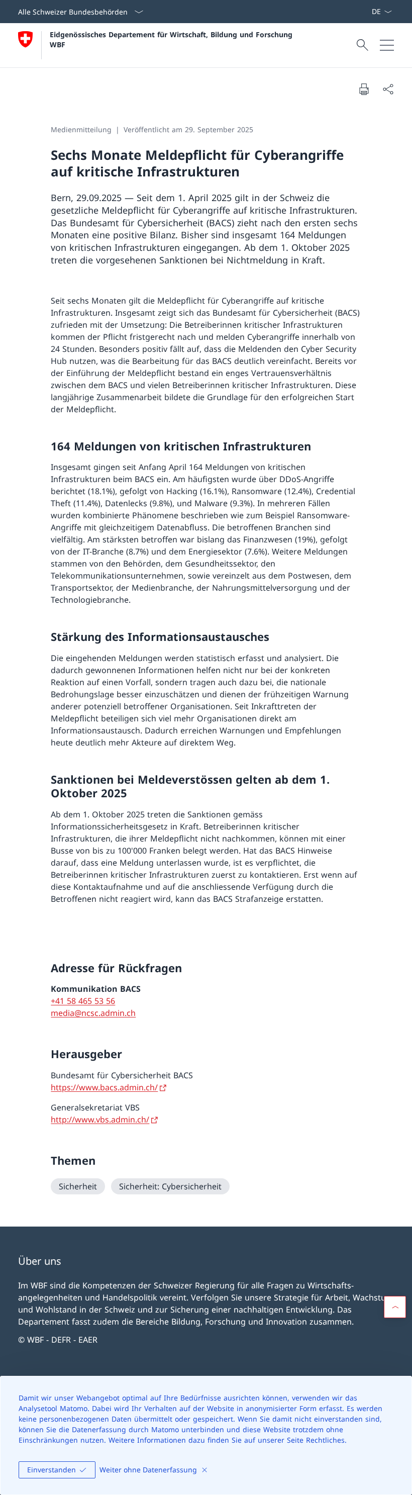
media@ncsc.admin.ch (93, 1012)
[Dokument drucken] (364, 89)
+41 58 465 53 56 (83, 1000)
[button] (395, 1307)
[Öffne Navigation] (387, 45)
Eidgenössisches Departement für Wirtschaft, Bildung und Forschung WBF (172, 39)
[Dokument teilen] (388, 89)
